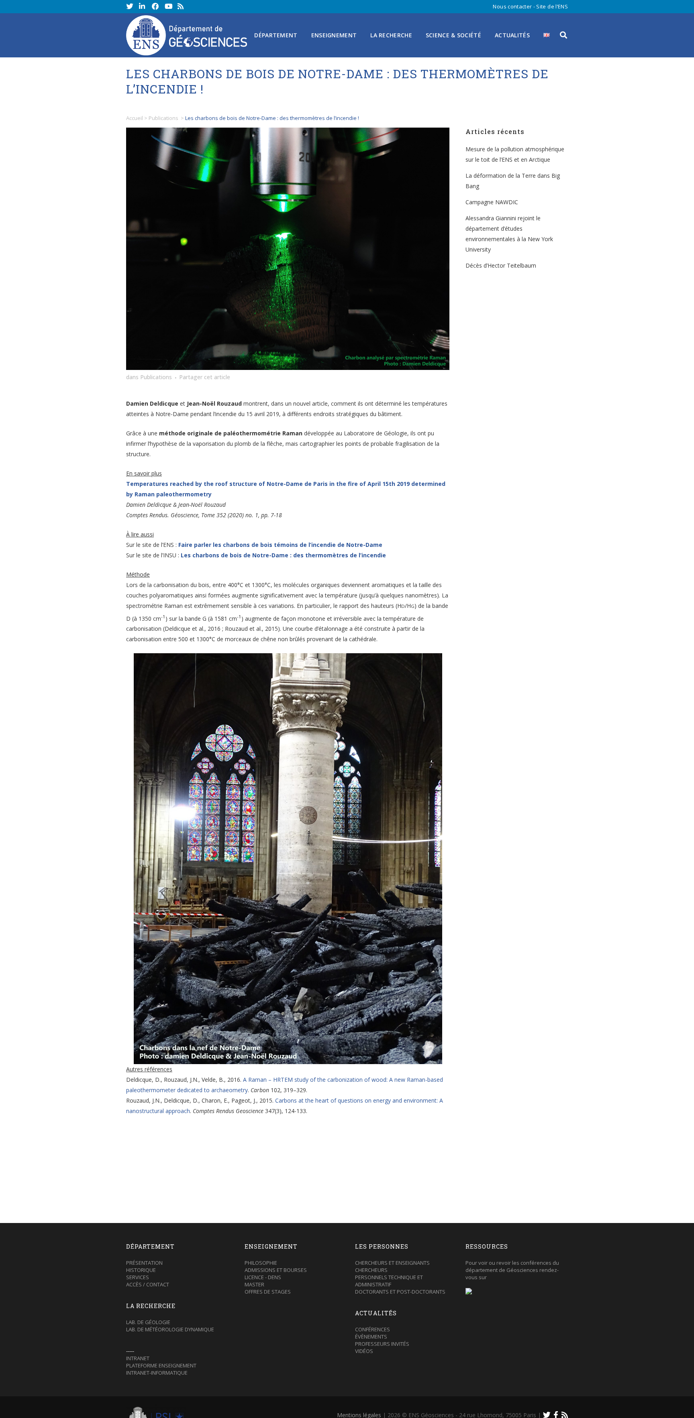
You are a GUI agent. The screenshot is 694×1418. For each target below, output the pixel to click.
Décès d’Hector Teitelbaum (500, 265)
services (137, 1277)
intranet (137, 1358)
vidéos (364, 1351)
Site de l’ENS (552, 6)
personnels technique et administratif (389, 1281)
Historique (141, 1270)
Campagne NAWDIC (491, 202)
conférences (372, 1329)
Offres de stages (268, 1291)
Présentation (144, 1262)
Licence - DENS (263, 1277)
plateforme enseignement (161, 1365)
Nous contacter (512, 6)
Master (254, 1284)
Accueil (134, 118)
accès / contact (147, 1284)
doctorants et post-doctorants (400, 1291)
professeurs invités (382, 1343)
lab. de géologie (148, 1322)
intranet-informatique (157, 1372)
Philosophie (261, 1262)
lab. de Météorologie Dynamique (170, 1329)
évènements (371, 1336)
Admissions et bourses (276, 1270)
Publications (163, 118)
